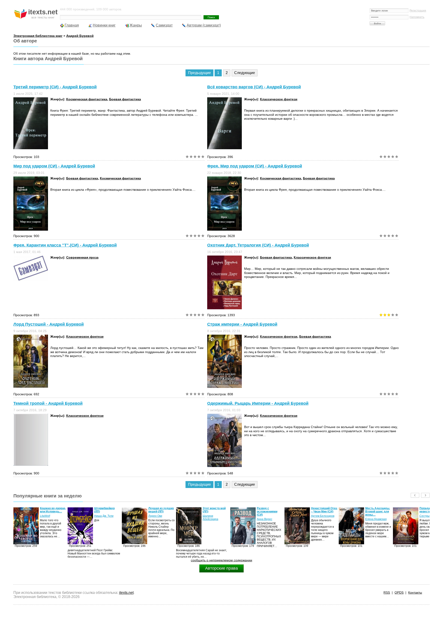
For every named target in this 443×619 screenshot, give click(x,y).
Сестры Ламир (375, 516)
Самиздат (164, 25)
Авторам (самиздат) (204, 25)
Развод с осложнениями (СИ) (213, 511)
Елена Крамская (321, 519)
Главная (72, 25)
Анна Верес (210, 519)
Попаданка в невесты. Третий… (378, 510)
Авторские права (221, 568)
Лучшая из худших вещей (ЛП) (107, 510)
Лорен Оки (101, 516)
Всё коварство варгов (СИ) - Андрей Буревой (254, 87)
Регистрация (418, 10)
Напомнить (417, 17)
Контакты (415, 592)
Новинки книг (104, 25)
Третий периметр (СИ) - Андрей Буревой (55, 87)
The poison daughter (426, 510)
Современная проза (82, 257)
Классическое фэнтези (278, 99)
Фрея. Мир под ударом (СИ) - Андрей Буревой (254, 166)
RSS (386, 592)
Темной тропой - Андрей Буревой (48, 403)
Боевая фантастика (125, 99)
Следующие (244, 73)
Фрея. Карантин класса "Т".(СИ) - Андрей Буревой (65, 245)
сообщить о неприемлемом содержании (221, 560)
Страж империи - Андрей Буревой (242, 324)
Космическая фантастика (86, 99)
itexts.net (126, 593)
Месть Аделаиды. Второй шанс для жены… (323, 511)
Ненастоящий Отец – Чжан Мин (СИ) (270, 510)
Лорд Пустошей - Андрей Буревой (48, 324)
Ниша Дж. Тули (49, 516)
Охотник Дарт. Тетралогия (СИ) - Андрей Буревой (258, 245)
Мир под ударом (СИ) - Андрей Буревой (54, 166)
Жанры (135, 25)
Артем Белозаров (268, 516)
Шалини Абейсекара (156, 517)
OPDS (399, 592)
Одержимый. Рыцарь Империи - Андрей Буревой (257, 403)
